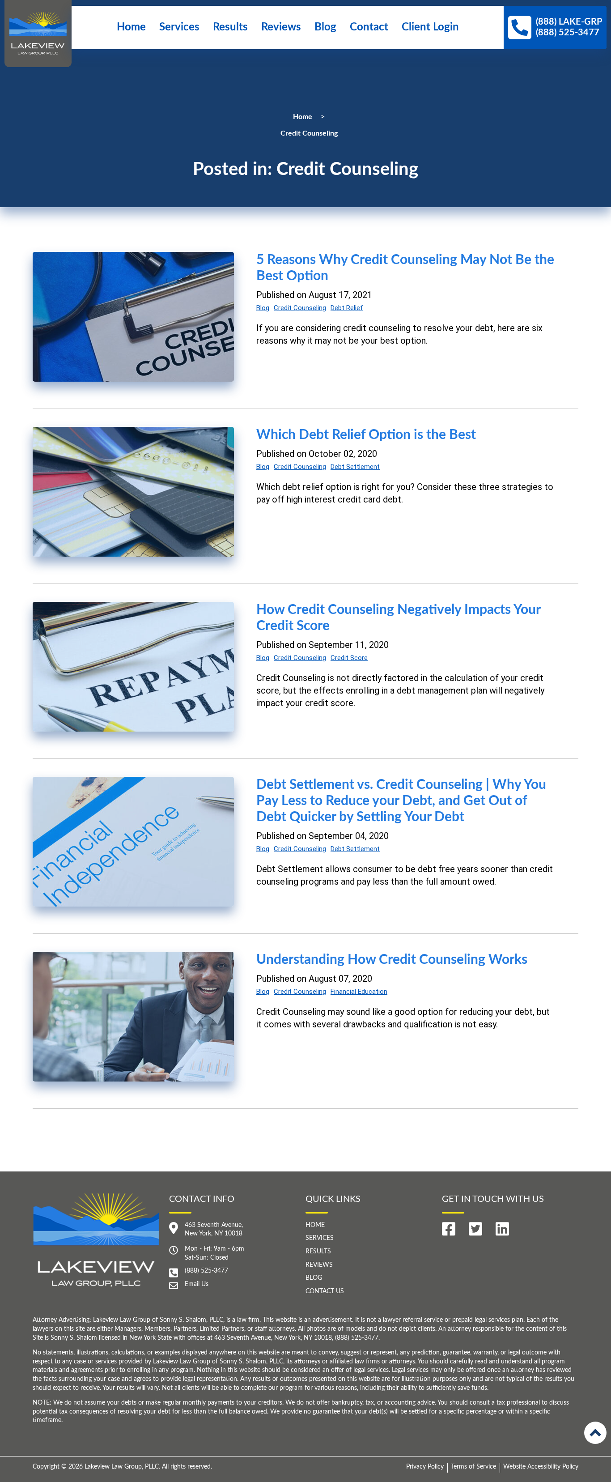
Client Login (430, 27)
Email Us (196, 1284)
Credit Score (349, 658)
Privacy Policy (425, 1467)
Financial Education (359, 992)
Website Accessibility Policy (540, 1467)
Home (131, 27)
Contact (369, 27)
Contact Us (325, 1291)
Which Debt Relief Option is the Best (366, 435)
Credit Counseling (300, 308)
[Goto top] (595, 1433)
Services (179, 27)
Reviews (281, 27)
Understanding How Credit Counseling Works (391, 960)
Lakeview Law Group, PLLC (122, 1467)
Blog (325, 27)
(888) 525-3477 (206, 1271)
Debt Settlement (355, 467)
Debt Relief (347, 308)
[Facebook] (448, 1229)
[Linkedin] (502, 1229)
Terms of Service (473, 1467)
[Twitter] (475, 1229)
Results (230, 27)
